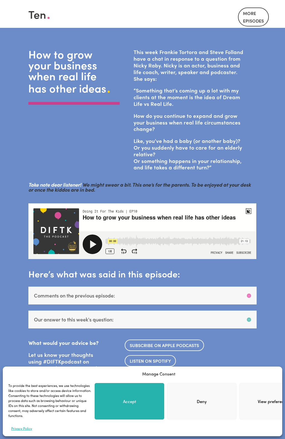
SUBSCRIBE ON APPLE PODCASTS (164, 345)
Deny (202, 401)
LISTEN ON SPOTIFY (150, 361)
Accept (129, 401)
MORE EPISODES (253, 17)
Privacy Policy (21, 428)
